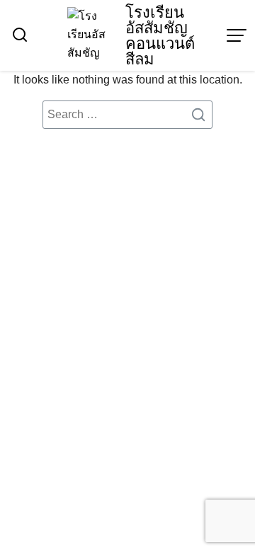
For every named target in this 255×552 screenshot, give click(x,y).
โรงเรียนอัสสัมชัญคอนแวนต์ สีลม (160, 36)
